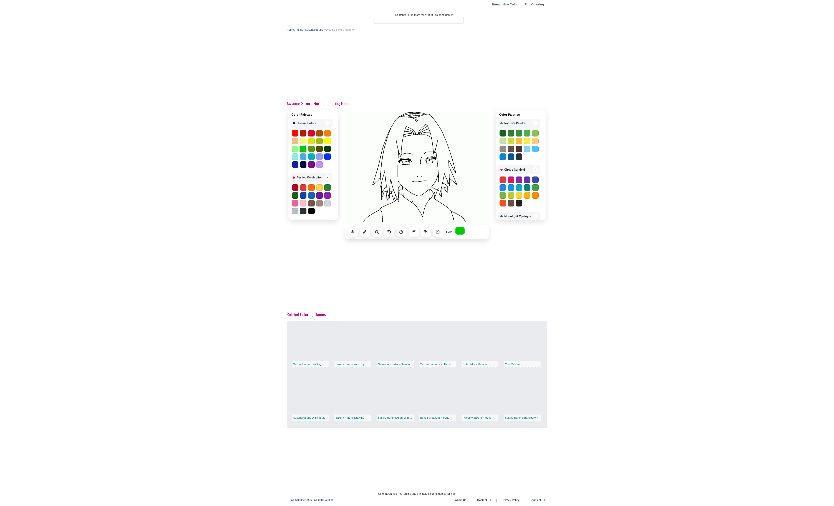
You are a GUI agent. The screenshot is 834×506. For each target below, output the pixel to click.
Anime (299, 29)
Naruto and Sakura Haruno (394, 364)
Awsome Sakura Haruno (477, 417)
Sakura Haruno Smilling (307, 364)
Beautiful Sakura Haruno (434, 417)
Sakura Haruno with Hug (350, 364)
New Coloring (513, 4)
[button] (312, 123)
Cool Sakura (512, 364)
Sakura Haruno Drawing (350, 417)
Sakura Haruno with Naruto (309, 417)
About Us (461, 500)
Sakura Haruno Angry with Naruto (397, 417)
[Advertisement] (417, 66)
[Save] (438, 232)
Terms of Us (537, 500)
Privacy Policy (511, 500)
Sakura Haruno (314, 29)
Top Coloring (534, 4)
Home (496, 4)
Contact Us (484, 500)
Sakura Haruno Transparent (521, 417)
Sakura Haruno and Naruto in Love (441, 364)
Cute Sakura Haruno (475, 364)
